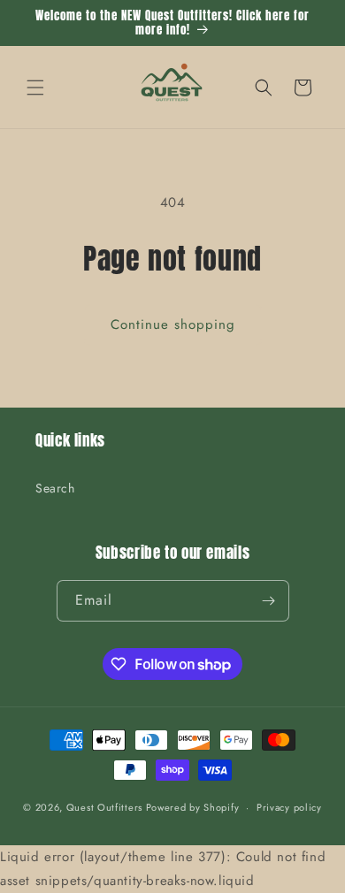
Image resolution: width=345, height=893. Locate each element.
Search (55, 488)
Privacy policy (289, 807)
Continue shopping (173, 324)
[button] (35, 87)
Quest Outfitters (104, 807)
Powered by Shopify (193, 807)
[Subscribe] (268, 601)
